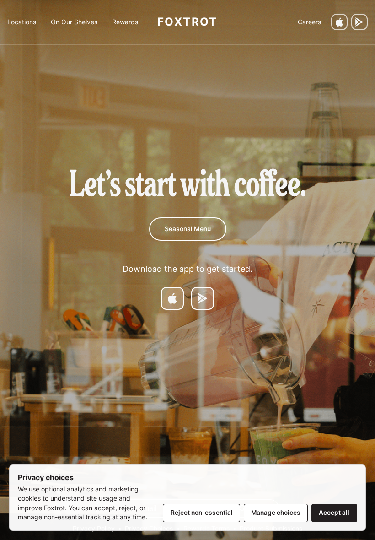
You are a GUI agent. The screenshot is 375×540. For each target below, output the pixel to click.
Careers (309, 22)
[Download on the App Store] (339, 22)
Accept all (334, 512)
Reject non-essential (202, 512)
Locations (21, 22)
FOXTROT (187, 21)
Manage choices (275, 512)
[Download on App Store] (172, 298)
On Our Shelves (74, 22)
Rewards (125, 22)
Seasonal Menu (188, 228)
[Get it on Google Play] (359, 22)
